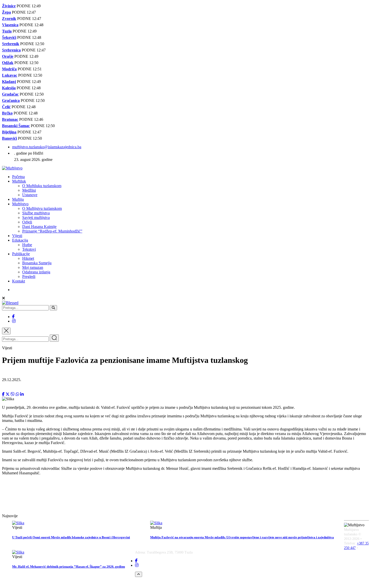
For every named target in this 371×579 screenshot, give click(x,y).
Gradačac (10, 94)
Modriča (9, 69)
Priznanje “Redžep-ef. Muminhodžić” (52, 231)
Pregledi (28, 276)
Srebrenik (10, 44)
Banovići (9, 138)
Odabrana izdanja (36, 272)
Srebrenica (11, 50)
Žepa (6, 12)
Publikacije (21, 254)
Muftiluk (19, 181)
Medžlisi (29, 190)
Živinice (9, 6)
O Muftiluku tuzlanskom (41, 186)
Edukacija (20, 240)
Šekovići (9, 37)
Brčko (7, 113)
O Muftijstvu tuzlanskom (42, 208)
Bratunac (10, 119)
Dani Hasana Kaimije (39, 226)
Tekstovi (29, 249)
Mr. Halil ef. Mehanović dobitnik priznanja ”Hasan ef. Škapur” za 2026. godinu (68, 566)
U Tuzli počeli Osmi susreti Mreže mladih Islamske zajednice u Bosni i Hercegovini (71, 537)
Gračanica (11, 100)
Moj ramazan (32, 267)
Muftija (18, 199)
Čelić (6, 107)
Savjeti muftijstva (36, 217)
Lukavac (9, 75)
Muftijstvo (20, 204)
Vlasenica (10, 25)
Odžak (7, 63)
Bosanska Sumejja (36, 263)
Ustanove (29, 195)
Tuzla (7, 31)
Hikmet (28, 258)
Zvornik (9, 18)
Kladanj (9, 81)
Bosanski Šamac (16, 126)
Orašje (7, 56)
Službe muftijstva (36, 213)
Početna (18, 177)
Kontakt (18, 281)
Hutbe (27, 245)
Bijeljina (9, 132)
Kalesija (9, 88)
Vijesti (17, 236)
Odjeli (27, 222)
